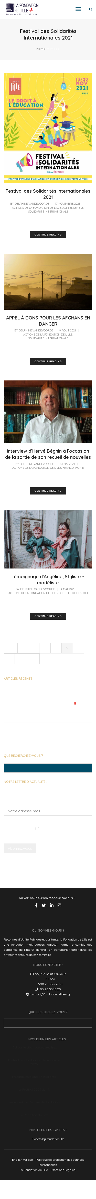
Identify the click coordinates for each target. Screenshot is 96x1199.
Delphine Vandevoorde (32, 203)
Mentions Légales (63, 1170)
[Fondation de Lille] (22, 9)
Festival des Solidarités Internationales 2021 (48, 194)
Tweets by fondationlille (48, 1139)
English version (22, 1159)
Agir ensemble (72, 207)
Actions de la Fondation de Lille (36, 207)
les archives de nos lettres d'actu (59, 866)
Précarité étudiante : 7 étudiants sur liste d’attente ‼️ (40, 703)
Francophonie (73, 467)
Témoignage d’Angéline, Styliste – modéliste (48, 580)
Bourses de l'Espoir (73, 593)
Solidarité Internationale (48, 211)
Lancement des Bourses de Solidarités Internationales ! (41, 727)
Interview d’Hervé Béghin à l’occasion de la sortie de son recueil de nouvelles (48, 454)
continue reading (48, 234)
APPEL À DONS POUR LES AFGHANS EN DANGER (48, 321)
